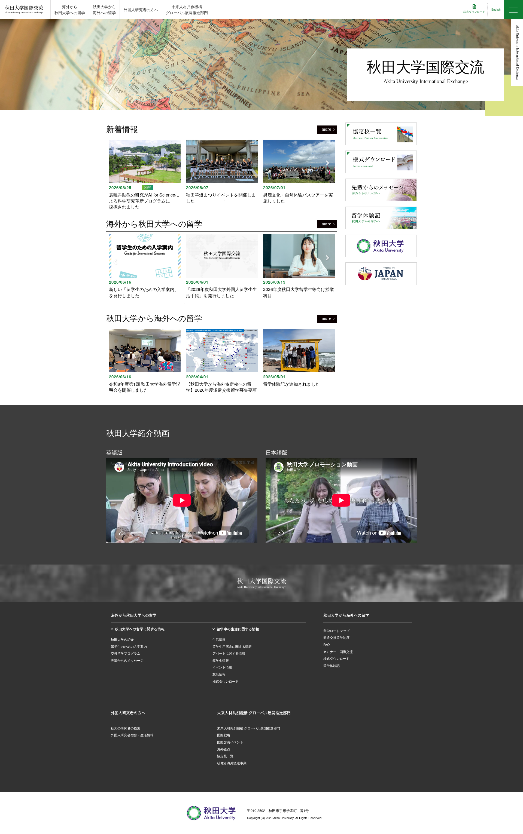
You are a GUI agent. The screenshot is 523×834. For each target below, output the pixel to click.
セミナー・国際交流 (338, 651)
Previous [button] (113, 163)
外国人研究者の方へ (141, 9)
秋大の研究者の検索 (125, 728)
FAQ (326, 644)
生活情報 (219, 639)
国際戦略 (223, 734)
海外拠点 (223, 749)
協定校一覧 (225, 755)
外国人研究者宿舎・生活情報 (132, 734)
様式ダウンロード (225, 681)
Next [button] (325, 163)
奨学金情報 (220, 660)
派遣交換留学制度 (336, 637)
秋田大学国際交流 (24, 9)
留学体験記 (331, 665)
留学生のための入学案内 (129, 646)
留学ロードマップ (336, 630)
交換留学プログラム (125, 653)
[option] (145, 175)
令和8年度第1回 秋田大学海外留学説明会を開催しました (144, 387)
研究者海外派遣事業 (232, 763)
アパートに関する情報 (228, 653)
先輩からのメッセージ (127, 660)
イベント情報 (222, 667)
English (496, 9)
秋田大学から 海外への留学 (104, 9)
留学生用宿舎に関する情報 (232, 646)
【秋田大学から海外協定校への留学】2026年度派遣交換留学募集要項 (221, 387)
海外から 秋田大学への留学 (69, 9)
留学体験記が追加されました (291, 384)
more (326, 129)
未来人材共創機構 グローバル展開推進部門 (187, 9)
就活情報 (219, 674)
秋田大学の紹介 (122, 639)
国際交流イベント (230, 742)
